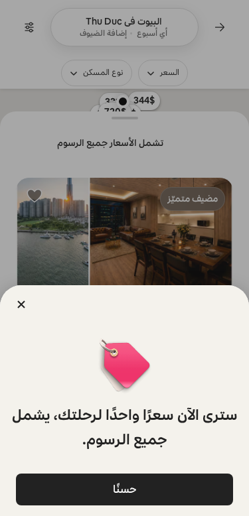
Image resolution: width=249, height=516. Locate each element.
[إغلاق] (21, 304)
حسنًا (125, 489)
